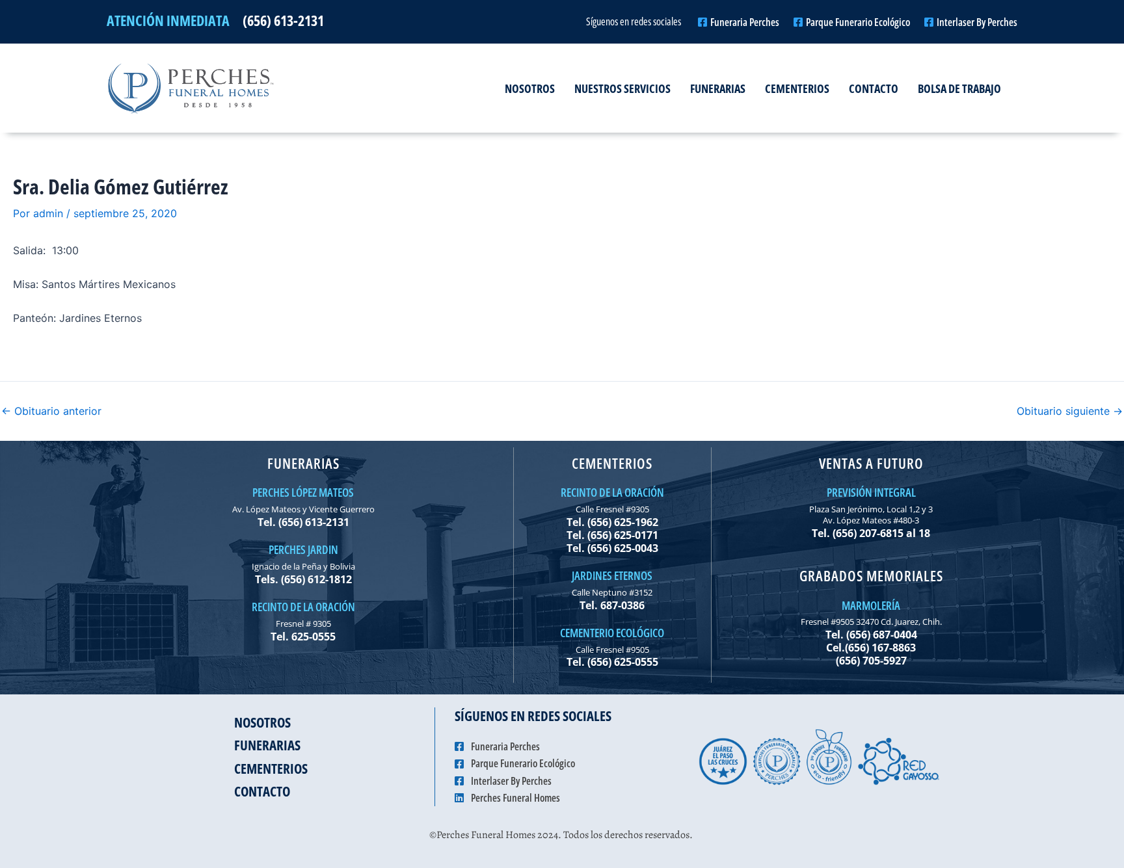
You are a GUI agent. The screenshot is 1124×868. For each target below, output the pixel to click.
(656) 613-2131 (283, 20)
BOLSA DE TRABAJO (959, 88)
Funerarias (717, 88)
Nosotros (530, 88)
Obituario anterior (51, 411)
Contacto (873, 88)
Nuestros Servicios (622, 88)
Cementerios (797, 88)
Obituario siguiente (1070, 411)
